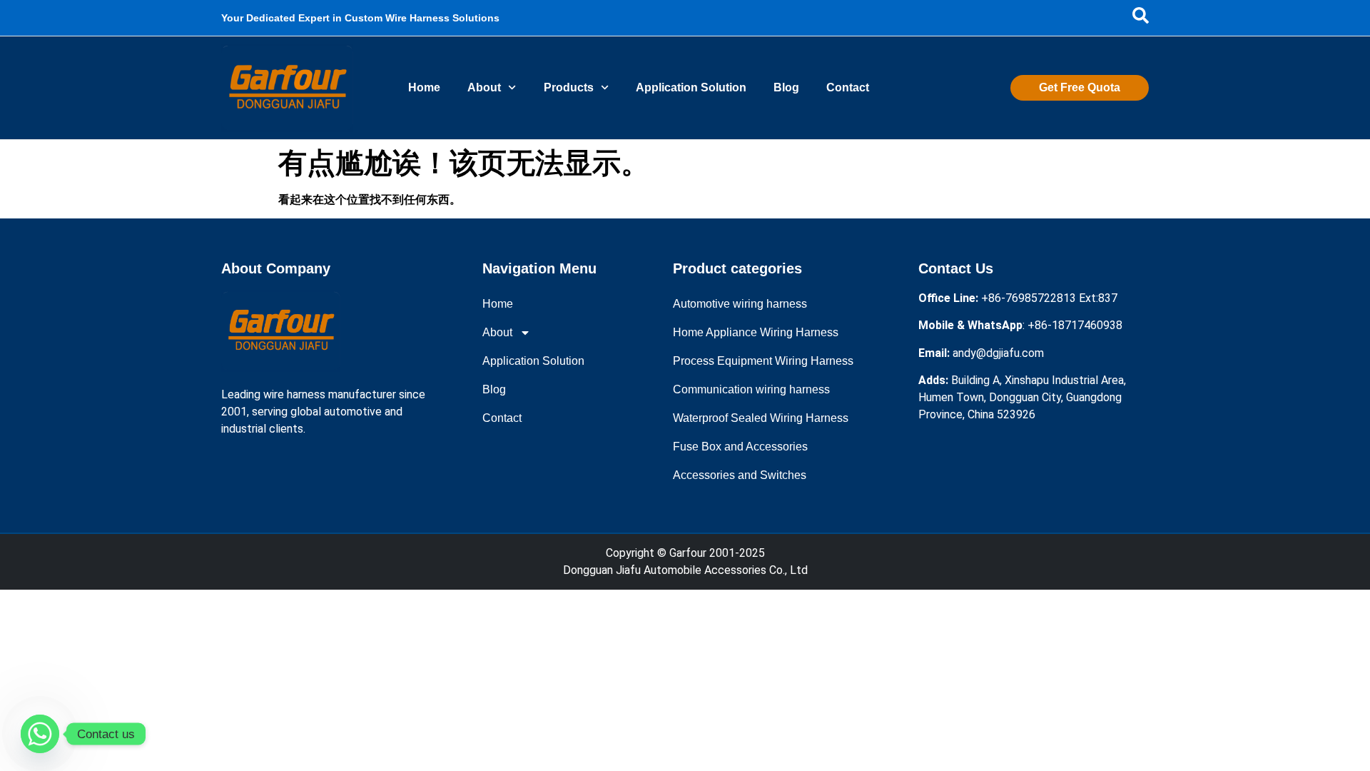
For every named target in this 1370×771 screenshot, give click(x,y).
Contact (847, 87)
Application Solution (691, 87)
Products (569, 87)
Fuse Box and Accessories (740, 446)
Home (424, 87)
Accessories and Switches (739, 475)
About (484, 87)
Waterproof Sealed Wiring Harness (760, 418)
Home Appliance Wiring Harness (755, 332)
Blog (786, 87)
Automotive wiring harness (740, 304)
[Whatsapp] (40, 734)
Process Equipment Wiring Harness (763, 361)
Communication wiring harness (751, 389)
